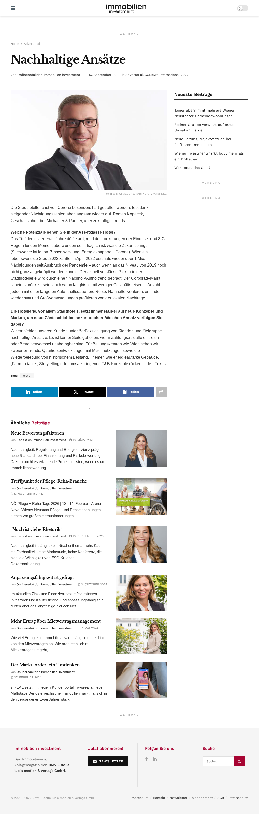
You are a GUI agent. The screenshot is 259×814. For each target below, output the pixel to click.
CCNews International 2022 (167, 75)
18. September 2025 (88, 536)
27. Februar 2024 (27, 677)
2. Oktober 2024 (93, 584)
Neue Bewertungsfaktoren (37, 433)
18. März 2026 (83, 440)
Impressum (139, 798)
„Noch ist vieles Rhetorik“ (36, 529)
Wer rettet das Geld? (192, 168)
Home (15, 44)
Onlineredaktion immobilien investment (48, 75)
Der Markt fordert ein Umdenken (45, 664)
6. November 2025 (28, 494)
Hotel (27, 375)
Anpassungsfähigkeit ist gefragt (42, 577)
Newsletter (178, 798)
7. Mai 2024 (89, 628)
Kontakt (159, 798)
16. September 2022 (104, 75)
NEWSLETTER (110, 761)
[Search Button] (239, 761)
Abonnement (202, 798)
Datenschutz (238, 798)
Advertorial (32, 44)
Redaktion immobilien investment (41, 440)
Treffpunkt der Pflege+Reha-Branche (49, 481)
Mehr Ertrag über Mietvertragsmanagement (56, 621)
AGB (220, 798)
